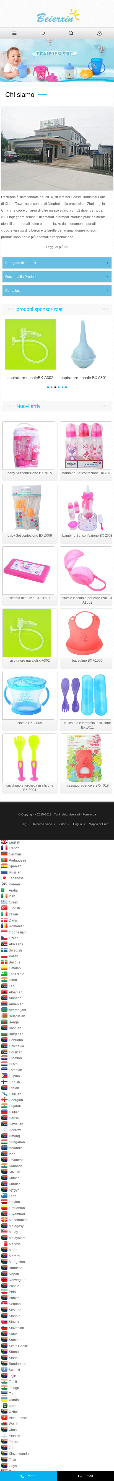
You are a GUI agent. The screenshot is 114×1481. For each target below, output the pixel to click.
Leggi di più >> (57, 247)
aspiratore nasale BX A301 (84, 377)
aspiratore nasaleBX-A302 (30, 377)
